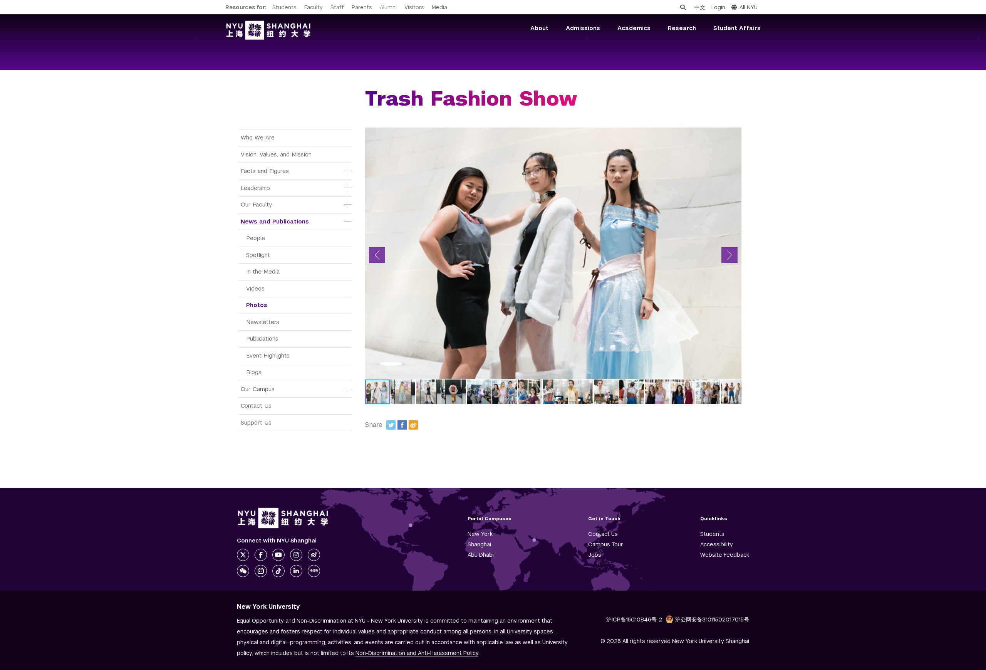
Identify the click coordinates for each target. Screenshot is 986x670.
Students (284, 7)
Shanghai (479, 544)
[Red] (314, 571)
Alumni (388, 7)
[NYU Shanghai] (283, 518)
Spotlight (258, 255)
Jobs (594, 554)
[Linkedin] (296, 571)
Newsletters (262, 322)
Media (439, 7)
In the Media (263, 271)
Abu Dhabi (481, 554)
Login (718, 7)
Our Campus (258, 389)
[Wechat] (243, 571)
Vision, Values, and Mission (276, 154)
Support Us (256, 422)
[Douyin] (278, 571)
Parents (362, 7)
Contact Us (256, 405)
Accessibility (716, 544)
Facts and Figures (265, 171)
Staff (337, 7)
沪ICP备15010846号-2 (634, 619)
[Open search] (683, 7)
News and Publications (275, 221)
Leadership (255, 187)
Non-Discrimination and (416, 653)
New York (480, 534)
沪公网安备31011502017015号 (712, 619)
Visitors (414, 7)
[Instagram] (296, 555)
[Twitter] (391, 425)
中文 (699, 7)
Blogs (254, 372)
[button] (377, 255)
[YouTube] (278, 555)
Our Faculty (256, 204)
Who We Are (258, 137)
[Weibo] (413, 425)
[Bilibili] (261, 571)
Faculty (313, 7)
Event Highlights (268, 355)
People (255, 238)
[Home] (268, 30)
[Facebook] (402, 425)
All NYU (749, 7)
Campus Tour (605, 544)
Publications (262, 338)
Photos (256, 305)
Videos (255, 288)
